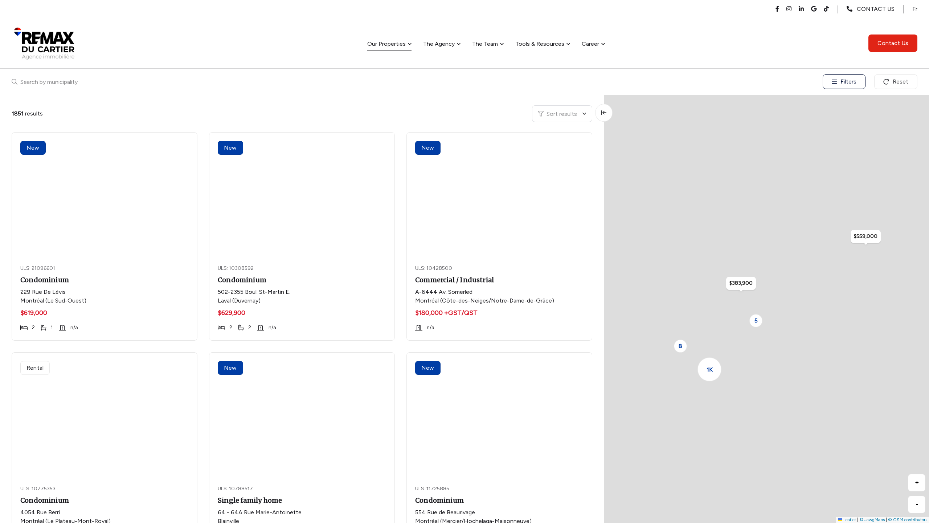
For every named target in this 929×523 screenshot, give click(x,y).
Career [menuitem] (590, 43)
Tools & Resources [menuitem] (539, 43)
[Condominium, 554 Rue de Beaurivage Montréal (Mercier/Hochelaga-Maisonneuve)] (500, 414)
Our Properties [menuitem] (386, 43)
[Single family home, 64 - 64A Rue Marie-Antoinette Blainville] (303, 414)
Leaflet (849, 519)
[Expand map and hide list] (604, 113)
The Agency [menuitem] (439, 43)
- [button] (917, 503)
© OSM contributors (907, 519)
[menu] (389, 44)
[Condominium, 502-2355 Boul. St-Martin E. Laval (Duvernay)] (303, 194)
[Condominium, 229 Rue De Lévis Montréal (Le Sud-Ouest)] (105, 194)
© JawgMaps (872, 519)
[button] (755, 320)
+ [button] (917, 482)
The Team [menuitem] (485, 43)
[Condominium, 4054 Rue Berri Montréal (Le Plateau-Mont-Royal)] (105, 414)
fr (914, 8)
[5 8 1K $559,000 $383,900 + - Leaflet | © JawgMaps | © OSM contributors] (766, 309)
